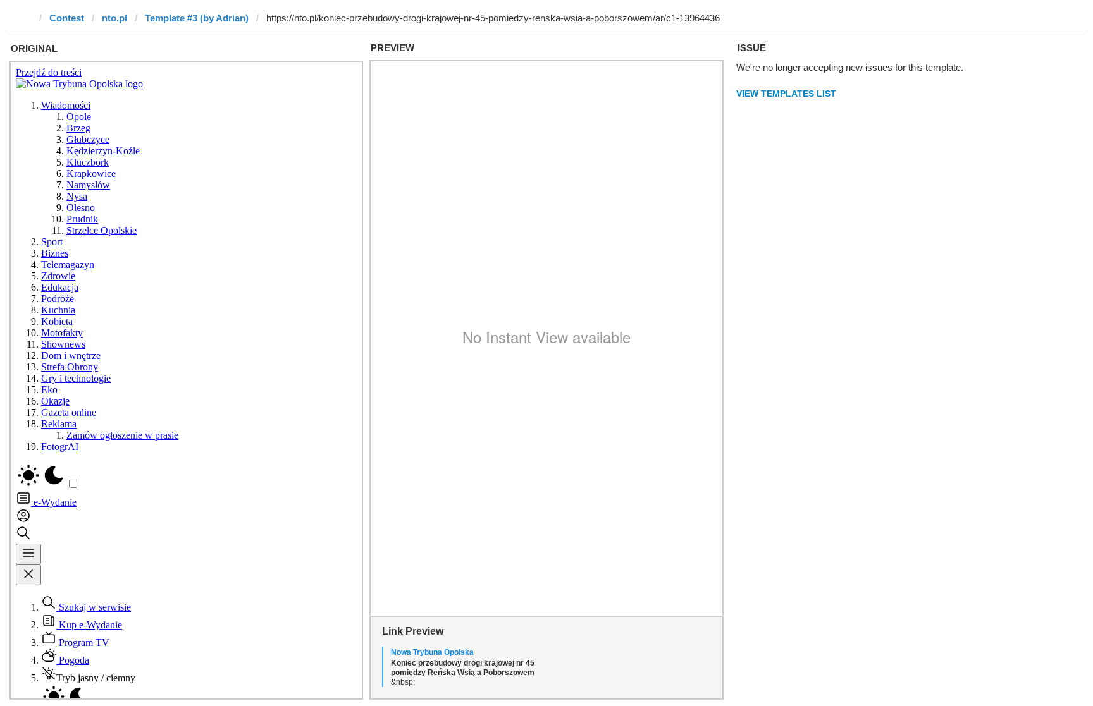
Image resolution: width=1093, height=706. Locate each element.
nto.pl (114, 18)
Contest (66, 18)
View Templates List (786, 93)
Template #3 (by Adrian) (197, 18)
